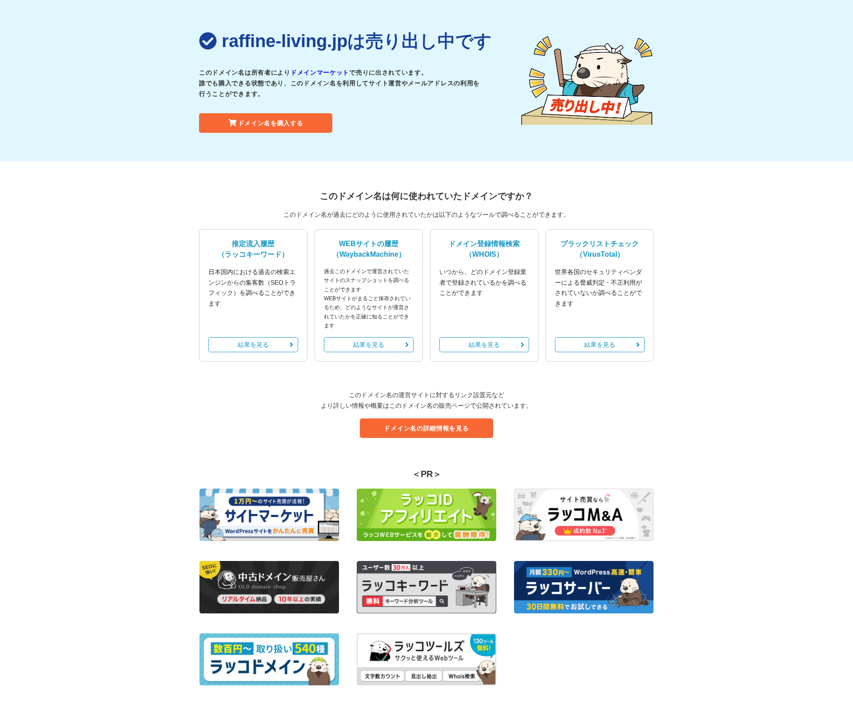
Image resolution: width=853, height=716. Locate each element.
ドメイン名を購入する (270, 123)
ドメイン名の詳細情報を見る (426, 428)
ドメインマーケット (320, 72)
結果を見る (253, 344)
